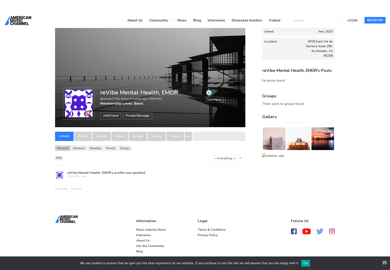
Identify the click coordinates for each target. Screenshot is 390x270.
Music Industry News (151, 230)
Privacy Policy (208, 235)
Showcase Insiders (247, 20)
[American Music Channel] (66, 219)
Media (120, 136)
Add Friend (110, 116)
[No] (385, 262)
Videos (275, 20)
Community (158, 20)
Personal (63, 148)
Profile (83, 136)
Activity (64, 136)
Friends (102, 136)
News (182, 20)
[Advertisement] (136, 6)
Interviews (216, 20)
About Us (135, 20)
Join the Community (150, 246)
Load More (214, 99)
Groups (138, 136)
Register (375, 20)
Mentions (79, 148)
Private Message (137, 116)
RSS (59, 158)
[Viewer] (209, 92)
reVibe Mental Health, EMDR (139, 92)
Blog (197, 20)
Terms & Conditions (212, 230)
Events (175, 136)
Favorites (95, 148)
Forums (157, 136)
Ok (306, 263)
